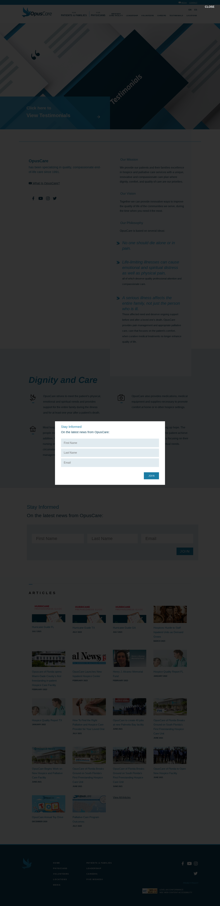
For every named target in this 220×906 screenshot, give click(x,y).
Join (151, 476)
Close (209, 6)
